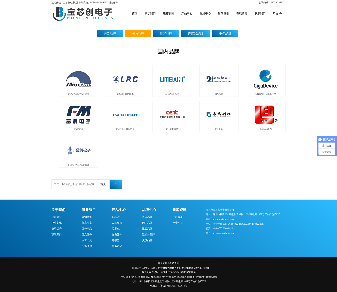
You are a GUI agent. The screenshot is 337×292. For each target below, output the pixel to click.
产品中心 (119, 210)
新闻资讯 (179, 210)
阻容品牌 (166, 33)
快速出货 (87, 240)
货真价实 (87, 222)
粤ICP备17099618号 (177, 285)
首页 (103, 184)
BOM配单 (87, 246)
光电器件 (117, 234)
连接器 (116, 240)
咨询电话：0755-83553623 (272, 2)
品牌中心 (149, 210)
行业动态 (177, 222)
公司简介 (56, 216)
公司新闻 (177, 216)
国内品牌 (138, 33)
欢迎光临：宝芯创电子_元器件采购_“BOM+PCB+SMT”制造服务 (84, 2)
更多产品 (117, 246)
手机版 (162, 285)
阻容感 (116, 228)
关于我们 (58, 210)
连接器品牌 (195, 33)
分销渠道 (87, 216)
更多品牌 (225, 33)
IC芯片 (116, 216)
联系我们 (56, 234)
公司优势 (56, 228)
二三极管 (117, 222)
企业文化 (56, 222)
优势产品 (87, 228)
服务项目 (89, 210)
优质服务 (87, 234)
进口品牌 (110, 33)
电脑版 (153, 285)
